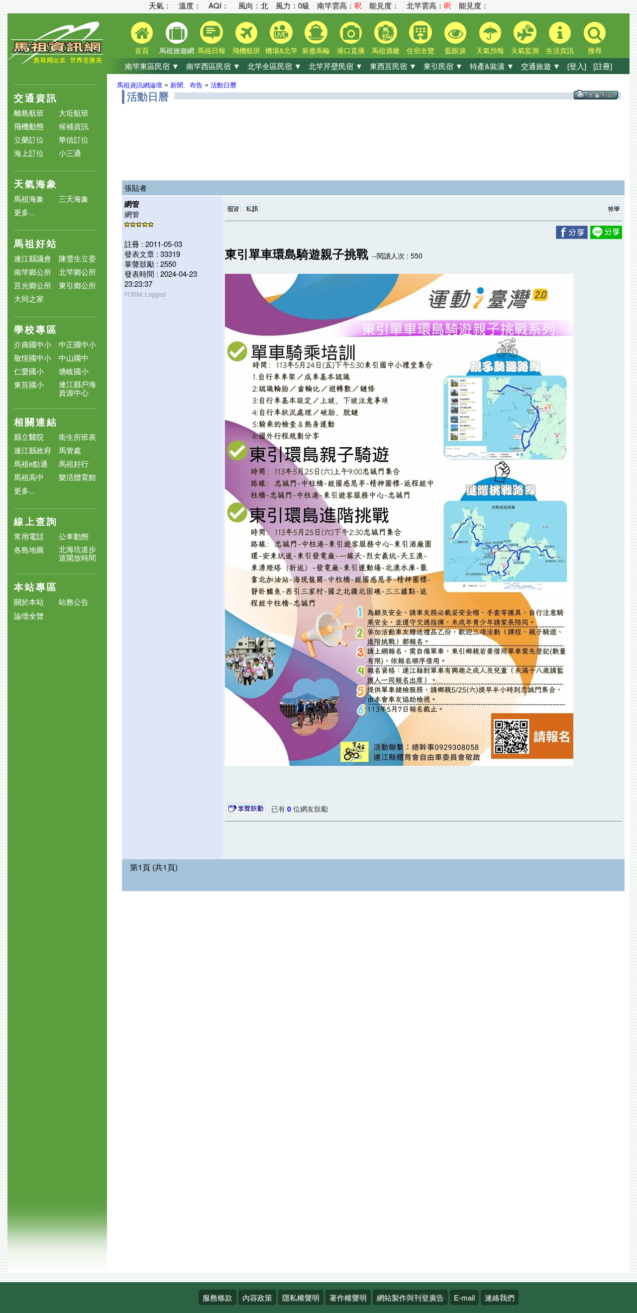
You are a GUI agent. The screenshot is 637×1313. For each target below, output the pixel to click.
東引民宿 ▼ (443, 66)
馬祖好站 (36, 243)
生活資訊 (560, 50)
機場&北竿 (281, 50)
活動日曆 (223, 84)
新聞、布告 (186, 84)
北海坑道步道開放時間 (77, 553)
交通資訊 (36, 97)
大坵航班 (74, 112)
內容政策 (257, 1297)
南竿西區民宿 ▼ (213, 66)
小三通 (70, 153)
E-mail (464, 1297)
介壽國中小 (32, 344)
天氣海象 (36, 183)
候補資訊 (74, 126)
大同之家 (29, 298)
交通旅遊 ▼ (540, 66)
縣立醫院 (29, 436)
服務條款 (217, 1297)
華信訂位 (74, 139)
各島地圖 (29, 549)
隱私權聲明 (300, 1297)
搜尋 (595, 50)
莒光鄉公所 (32, 285)
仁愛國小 (29, 371)
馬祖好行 (74, 463)
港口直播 (351, 50)
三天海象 (74, 198)
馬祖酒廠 (386, 50)
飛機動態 (29, 126)
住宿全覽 (420, 50)
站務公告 (74, 602)
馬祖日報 (211, 50)
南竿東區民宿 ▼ (152, 66)
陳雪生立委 (77, 258)
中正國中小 (77, 344)
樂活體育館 (77, 477)
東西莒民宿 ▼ (393, 66)
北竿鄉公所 (77, 271)
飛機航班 (246, 50)
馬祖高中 (29, 477)
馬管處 (70, 450)
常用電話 (29, 536)
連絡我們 (500, 1297)
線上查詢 (36, 521)
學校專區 (36, 329)
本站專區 (36, 586)
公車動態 (74, 536)
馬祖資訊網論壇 (139, 84)
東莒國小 (29, 384)
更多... (24, 212)
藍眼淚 (455, 50)
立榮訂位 (29, 139)
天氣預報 (490, 50)
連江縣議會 (32, 258)
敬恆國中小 (32, 357)
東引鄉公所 (77, 285)
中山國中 (74, 357)
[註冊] (602, 66)
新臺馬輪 (316, 50)
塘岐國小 (74, 371)
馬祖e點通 (31, 463)
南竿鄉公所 (32, 271)
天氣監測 (525, 50)
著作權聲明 (348, 1297)
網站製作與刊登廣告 (410, 1297)
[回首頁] (57, 62)
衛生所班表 (77, 436)
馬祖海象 (29, 198)
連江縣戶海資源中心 (77, 388)
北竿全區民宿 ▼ (274, 66)
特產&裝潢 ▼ (492, 66)
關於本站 (29, 602)
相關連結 (36, 421)
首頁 (142, 50)
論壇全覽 (29, 616)
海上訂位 (29, 153)
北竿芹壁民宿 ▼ (336, 66)
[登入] (576, 66)
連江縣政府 (32, 450)
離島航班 (29, 112)
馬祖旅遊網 (176, 50)
